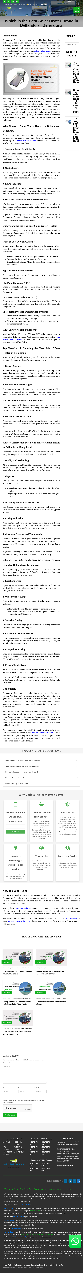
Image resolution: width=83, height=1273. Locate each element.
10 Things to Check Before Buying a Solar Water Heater (77, 72)
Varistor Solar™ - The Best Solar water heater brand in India (37, 1189)
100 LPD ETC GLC (34, 1143)
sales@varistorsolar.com (19, 921)
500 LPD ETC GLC (46, 1143)
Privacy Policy (7, 1265)
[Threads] (8, 1)
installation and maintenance (43, 1234)
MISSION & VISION (18, 1143)
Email (20, 1088)
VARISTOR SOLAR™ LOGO (19, 1148)
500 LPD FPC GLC (46, 1169)
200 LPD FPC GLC (46, 1164)
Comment (6, 1063)
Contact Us (59, 1265)
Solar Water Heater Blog (39, 1265)
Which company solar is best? (16, 784)
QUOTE (77, 10)
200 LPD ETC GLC (34, 1153)
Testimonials (18, 1265)
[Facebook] (4, 1)
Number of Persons (15, 821)
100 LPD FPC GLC (34, 1164)
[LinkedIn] (12, 1)
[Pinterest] (74, 1181)
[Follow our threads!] (70, 1181)
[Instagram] (17, 1)
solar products (16, 1199)
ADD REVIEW (18, 1152)
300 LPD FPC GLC (34, 1169)
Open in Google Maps (65, 1165)
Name (5, 1088)
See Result (15, 831)
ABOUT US (6, 1142)
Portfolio (51, 1265)
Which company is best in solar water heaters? (22, 760)
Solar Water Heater (27, 968)
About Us (27, 1265)
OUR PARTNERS (6, 1148)
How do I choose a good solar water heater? (21, 772)
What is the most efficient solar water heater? (22, 766)
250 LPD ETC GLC (46, 1148)
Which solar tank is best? (14, 778)
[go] (76, 45)
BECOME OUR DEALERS (7, 1153)
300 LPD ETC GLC (34, 1148)
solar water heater (43, 51)
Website (36, 1088)
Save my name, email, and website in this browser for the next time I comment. (23, 1102)
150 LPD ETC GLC (46, 1153)
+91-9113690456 (41, 4)
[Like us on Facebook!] (65, 1181)
